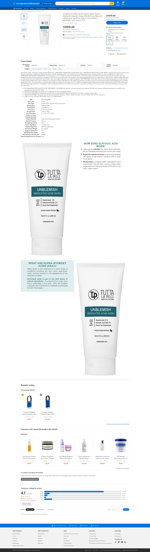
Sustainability (15, 543)
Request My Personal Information (97, 541)
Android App (118, 536)
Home (22, 11)
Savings (32, 8)
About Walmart (16, 533)
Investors (14, 541)
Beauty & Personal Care (30, 11)
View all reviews (26, 504)
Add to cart (117, 23)
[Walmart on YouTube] (122, 542)
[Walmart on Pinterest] (125, 542)
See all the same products (122, 468)
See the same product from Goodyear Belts (118, 424)
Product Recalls (67, 543)
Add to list (111, 53)
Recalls (65, 538)
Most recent (30, 509)
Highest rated (40, 509)
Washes (59, 69)
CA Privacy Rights (93, 538)
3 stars (41, 495)
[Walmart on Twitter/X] (119, 542)
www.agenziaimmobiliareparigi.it (82, 34)
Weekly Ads (96, 525)
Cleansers (54, 69)
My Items (74, 8)
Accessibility (67, 541)
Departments (18, 8)
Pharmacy (61, 8)
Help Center (74, 525)
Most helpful (51, 509)
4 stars (41, 493)
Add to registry (122, 53)
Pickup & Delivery (52, 8)
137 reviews (74, 23)
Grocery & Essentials (41, 8)
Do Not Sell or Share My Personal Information (100, 543)
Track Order (85, 525)
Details (119, 50)
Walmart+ (40, 541)
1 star (42, 499)
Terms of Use (92, 533)
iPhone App (117, 533)
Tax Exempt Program (69, 545)
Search (126, 509)
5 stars (41, 491)
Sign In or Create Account (60, 525)
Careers (68, 8)
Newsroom (15, 538)
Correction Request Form (30, 479)
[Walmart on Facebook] (116, 542)
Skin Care (38, 11)
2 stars (41, 497)
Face (42, 11)
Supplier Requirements (18, 545)
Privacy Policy (92, 536)
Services (26, 8)
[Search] (111, 3)
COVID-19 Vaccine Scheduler (71, 533)
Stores (39, 536)
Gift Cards (40, 543)
